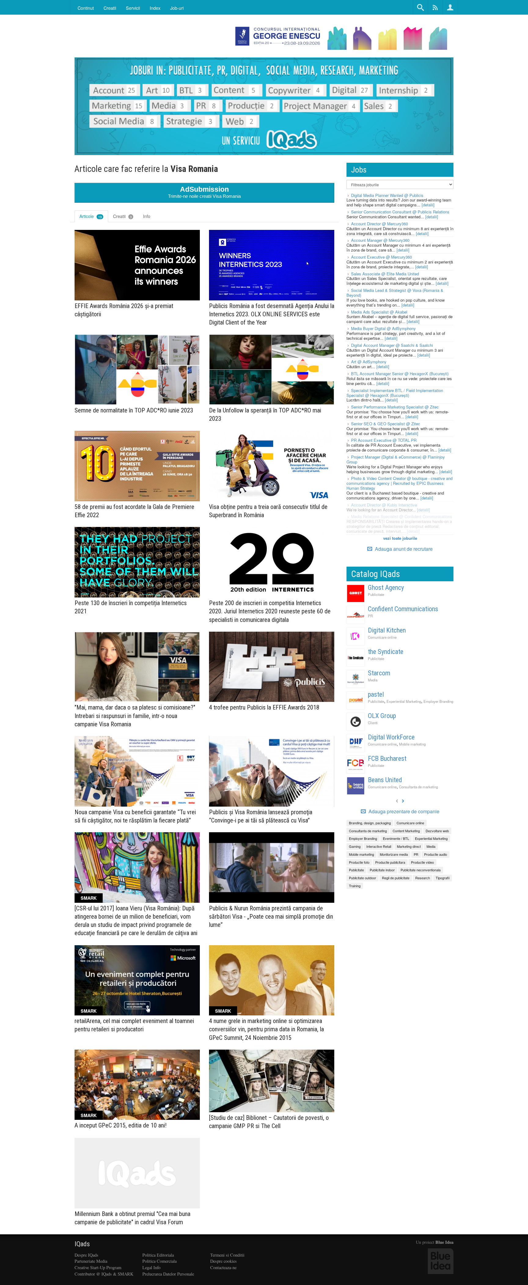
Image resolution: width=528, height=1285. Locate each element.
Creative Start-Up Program (98, 1267)
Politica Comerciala (159, 1261)
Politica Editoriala (158, 1255)
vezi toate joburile (400, 538)
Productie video (422, 862)
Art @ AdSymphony (369, 362)
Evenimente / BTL (396, 838)
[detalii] (428, 205)
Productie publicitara (390, 862)
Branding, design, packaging (370, 822)
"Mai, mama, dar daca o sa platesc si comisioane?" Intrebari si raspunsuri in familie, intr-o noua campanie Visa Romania (135, 716)
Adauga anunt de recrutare (403, 548)
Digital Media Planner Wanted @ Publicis (387, 195)
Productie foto (359, 862)
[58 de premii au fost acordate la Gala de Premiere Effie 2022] (137, 466)
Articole (90, 216)
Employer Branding (438, 701)
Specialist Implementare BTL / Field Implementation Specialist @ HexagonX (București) (394, 392)
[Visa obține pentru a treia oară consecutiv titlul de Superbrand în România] (271, 466)
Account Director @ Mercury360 (379, 224)
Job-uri (177, 8)
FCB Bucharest (387, 758)
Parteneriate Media (91, 1261)
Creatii (122, 216)
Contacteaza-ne (223, 1267)
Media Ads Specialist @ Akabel (379, 312)
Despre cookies (223, 1261)
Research (422, 877)
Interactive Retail (378, 846)
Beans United (385, 780)
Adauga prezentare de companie (403, 811)
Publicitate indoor (382, 869)
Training (355, 885)
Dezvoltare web (437, 830)
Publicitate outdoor (362, 877)
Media (372, 679)
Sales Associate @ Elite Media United (385, 274)
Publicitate (376, 594)
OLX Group (382, 716)
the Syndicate (385, 651)
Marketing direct (409, 846)
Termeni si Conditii (227, 1255)
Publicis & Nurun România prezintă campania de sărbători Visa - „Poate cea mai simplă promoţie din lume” (271, 916)
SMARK (89, 898)
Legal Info (151, 1267)
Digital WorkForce (391, 737)
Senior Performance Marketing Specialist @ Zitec (395, 407)
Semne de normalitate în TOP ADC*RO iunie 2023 (134, 410)
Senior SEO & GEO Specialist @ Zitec (385, 424)
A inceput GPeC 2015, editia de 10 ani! (121, 1125)
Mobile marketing (412, 744)
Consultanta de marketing (418, 786)
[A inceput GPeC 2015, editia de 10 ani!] (137, 1085)
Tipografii (442, 877)
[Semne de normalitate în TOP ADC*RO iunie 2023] (137, 369)
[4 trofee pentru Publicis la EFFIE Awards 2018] (271, 667)
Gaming (355, 846)
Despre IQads (86, 1255)
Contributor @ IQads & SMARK (104, 1274)
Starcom (379, 673)
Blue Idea (444, 1242)
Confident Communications (403, 609)
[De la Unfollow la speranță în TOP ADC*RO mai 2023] (271, 369)
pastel (376, 694)
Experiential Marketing (404, 701)
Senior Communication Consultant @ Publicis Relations (400, 212)
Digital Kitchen (387, 630)
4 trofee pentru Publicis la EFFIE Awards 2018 (264, 707)
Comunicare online (382, 637)
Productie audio (435, 854)
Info (146, 216)
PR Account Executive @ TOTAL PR (383, 440)
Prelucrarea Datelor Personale (168, 1274)
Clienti (373, 722)
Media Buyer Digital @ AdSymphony (383, 328)
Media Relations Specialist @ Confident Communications (401, 516)
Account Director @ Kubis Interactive (384, 505)
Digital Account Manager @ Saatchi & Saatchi (392, 345)
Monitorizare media (394, 854)
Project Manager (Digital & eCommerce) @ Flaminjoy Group (395, 459)
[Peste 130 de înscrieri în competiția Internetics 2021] (137, 562)
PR (370, 615)
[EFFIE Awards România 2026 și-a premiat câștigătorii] (137, 265)
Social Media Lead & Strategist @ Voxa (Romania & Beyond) (394, 292)
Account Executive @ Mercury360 (381, 257)
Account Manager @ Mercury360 (380, 240)
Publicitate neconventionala (421, 869)
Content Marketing (406, 830)
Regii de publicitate (395, 877)
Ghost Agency (386, 587)
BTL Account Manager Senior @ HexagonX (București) (400, 373)
